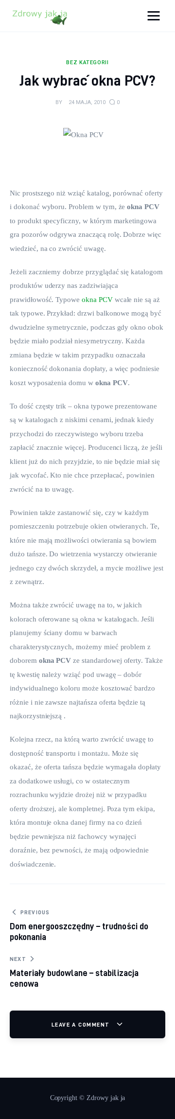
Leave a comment (82, 1024)
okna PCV (97, 299)
